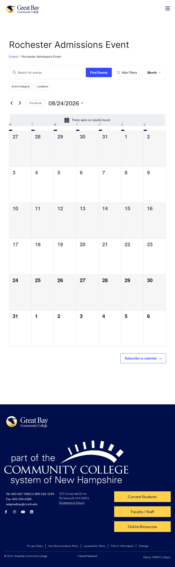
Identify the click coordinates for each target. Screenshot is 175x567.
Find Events (99, 72)
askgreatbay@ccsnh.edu (22, 504)
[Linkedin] (31, 512)
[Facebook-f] (6, 512)
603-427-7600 (21, 494)
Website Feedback (87, 556)
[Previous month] (11, 103)
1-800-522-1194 (43, 494)
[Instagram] (14, 512)
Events (13, 56)
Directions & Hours (71, 502)
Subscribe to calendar (141, 358)
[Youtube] (23, 512)
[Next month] (19, 103)
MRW (156, 557)
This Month (35, 103)
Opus (166, 557)
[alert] (87, 120)
